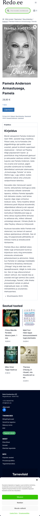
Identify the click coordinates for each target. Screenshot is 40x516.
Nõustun (20, 497)
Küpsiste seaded (8, 457)
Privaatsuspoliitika (24, 513)
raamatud (21, 118)
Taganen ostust (9, 433)
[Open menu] (36, 2)
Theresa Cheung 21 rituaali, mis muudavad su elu (28, 372)
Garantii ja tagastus (8, 422)
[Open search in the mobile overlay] (18, 11)
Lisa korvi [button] (9, 379)
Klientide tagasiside (8, 448)
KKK (3, 428)
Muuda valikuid (20, 508)
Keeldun (20, 503)
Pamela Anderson (12, 118)
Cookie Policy (14, 513)
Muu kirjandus (20, 116)
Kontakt (5, 445)
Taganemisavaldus (8, 464)
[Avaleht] (3, 19)
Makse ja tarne (7, 425)
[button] (37, 480)
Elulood (13, 116)
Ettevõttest (6, 442)
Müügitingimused (8, 419)
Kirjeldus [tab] (7, 125)
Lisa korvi (8, 110)
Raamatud (28, 116)
